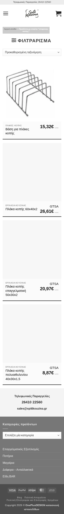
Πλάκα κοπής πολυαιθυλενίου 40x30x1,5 (17, 375)
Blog (19, 497)
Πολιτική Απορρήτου (35, 497)
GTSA (54, 206)
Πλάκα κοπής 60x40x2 (21, 209)
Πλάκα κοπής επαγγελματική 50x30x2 (16, 291)
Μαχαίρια (8, 462)
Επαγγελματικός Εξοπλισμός (21, 449)
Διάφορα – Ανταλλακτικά (18, 469)
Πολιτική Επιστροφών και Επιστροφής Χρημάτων (32, 500)
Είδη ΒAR (9, 476)
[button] (6, 13)
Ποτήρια (8, 455)
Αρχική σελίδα (10, 29)
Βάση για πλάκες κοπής (17, 131)
